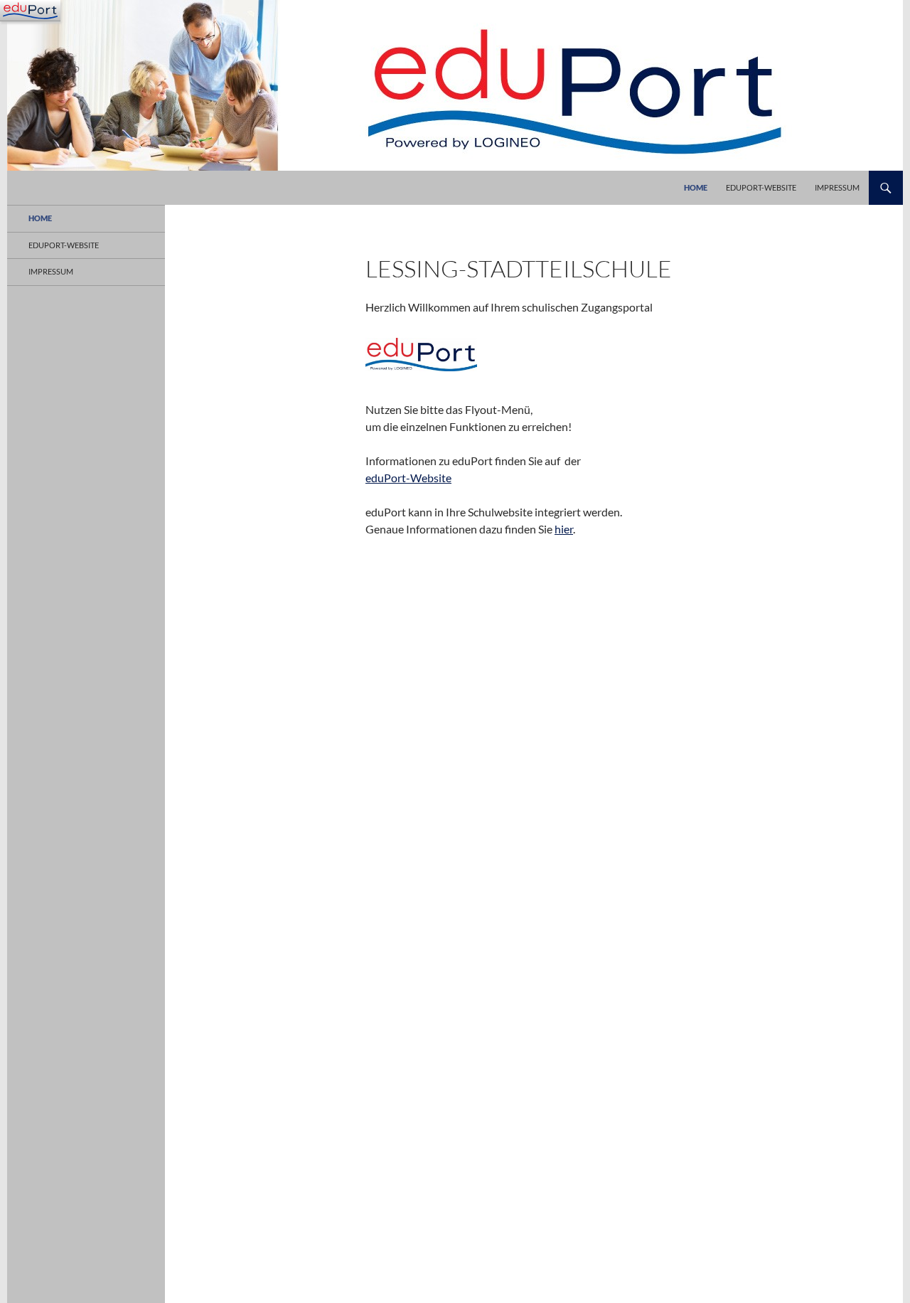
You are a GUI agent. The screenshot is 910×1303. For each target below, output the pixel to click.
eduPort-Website (761, 187)
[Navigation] (30, 10)
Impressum (837, 187)
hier (564, 529)
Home (695, 187)
